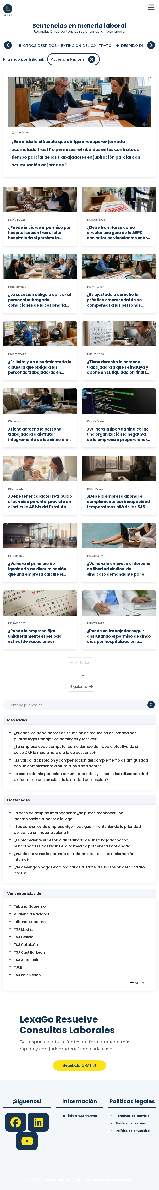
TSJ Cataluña (26, 944)
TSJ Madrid (23, 929)
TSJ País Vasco (27, 975)
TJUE (18, 967)
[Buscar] (151, 704)
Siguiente (79, 686)
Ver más (142, 983)
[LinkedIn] (38, 1122)
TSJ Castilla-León (29, 952)
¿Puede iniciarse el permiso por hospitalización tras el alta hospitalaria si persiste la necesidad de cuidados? (39, 233)
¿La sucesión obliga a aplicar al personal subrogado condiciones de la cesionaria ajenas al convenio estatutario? (40, 300)
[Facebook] (16, 1122)
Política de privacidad (133, 1131)
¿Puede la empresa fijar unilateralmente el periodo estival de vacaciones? (34, 636)
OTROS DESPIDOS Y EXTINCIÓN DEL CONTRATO (67, 46)
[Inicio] (7, 10)
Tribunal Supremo (30, 906)
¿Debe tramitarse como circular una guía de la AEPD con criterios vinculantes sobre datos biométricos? (118, 233)
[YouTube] (27, 1141)
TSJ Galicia (24, 937)
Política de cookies (131, 1123)
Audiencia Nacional (31, 914)
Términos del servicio (132, 1116)
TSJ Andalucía (27, 959)
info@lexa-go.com (82, 1116)
